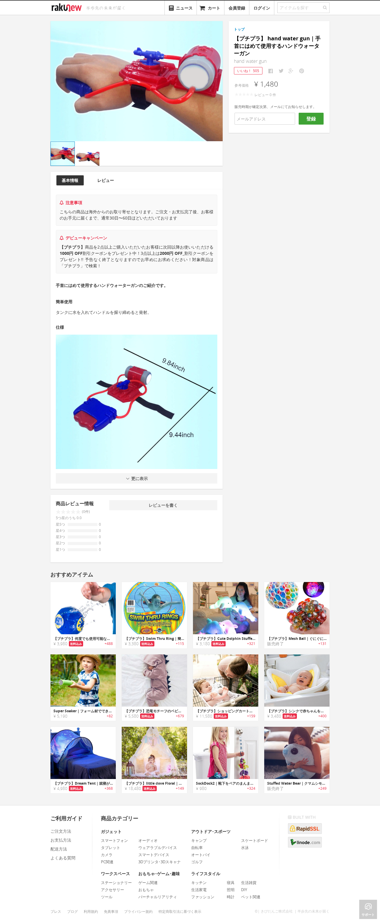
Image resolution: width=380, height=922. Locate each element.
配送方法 (58, 849)
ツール (107, 896)
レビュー (105, 180)
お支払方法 (60, 840)
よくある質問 (62, 858)
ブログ (72, 911)
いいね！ (248, 70)
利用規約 (91, 911)
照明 (231, 889)
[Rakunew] (67, 7)
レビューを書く (163, 505)
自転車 (197, 847)
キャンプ (199, 840)
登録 (311, 118)
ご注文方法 (60, 831)
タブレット (110, 847)
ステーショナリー (116, 882)
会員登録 (237, 8)
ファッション (202, 896)
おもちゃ (146, 889)
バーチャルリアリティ (157, 896)
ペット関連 (250, 896)
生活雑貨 (248, 882)
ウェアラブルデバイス (157, 847)
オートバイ (200, 854)
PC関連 (107, 861)
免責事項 (111, 911)
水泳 (245, 847)
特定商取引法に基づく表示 (180, 911)
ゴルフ (197, 861)
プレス (55, 911)
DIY (244, 889)
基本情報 (70, 180)
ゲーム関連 (148, 882)
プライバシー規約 (138, 911)
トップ (239, 29)
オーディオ (148, 840)
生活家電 (199, 889)
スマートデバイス (153, 854)
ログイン (262, 8)
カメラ (107, 854)
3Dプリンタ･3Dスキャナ (159, 861)
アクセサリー (112, 889)
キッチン (199, 882)
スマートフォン (114, 840)
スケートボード (254, 840)
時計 (231, 896)
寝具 (231, 882)
